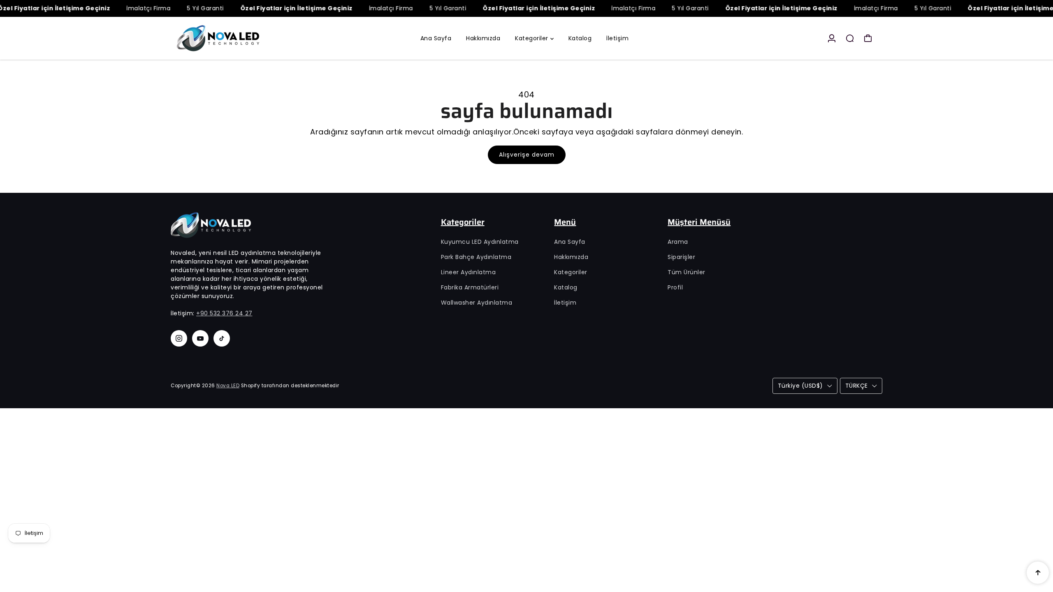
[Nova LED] (228, 38)
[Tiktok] (221, 338)
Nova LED (227, 385)
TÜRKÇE (856, 386)
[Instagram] (179, 338)
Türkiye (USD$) (800, 386)
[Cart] (868, 38)
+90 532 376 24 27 (224, 313)
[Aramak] (850, 38)
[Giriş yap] (831, 38)
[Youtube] (200, 338)
